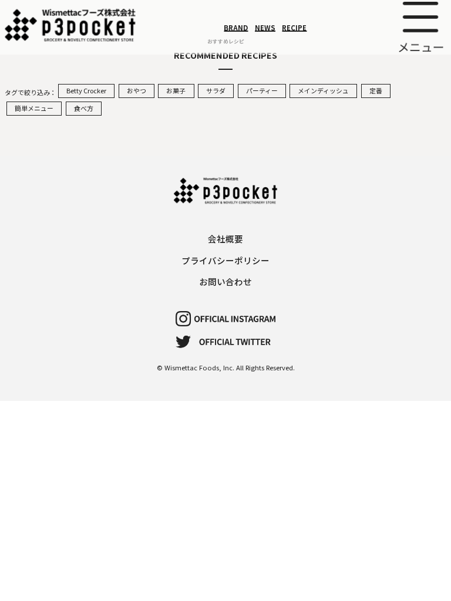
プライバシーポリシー (225, 260)
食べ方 (83, 108)
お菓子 (176, 90)
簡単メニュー (34, 108)
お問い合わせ (225, 281)
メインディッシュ (323, 90)
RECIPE (294, 27)
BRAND (236, 27)
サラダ (216, 90)
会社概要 (225, 238)
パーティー (262, 90)
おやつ (136, 90)
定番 (375, 90)
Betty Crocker (86, 90)
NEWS (265, 27)
